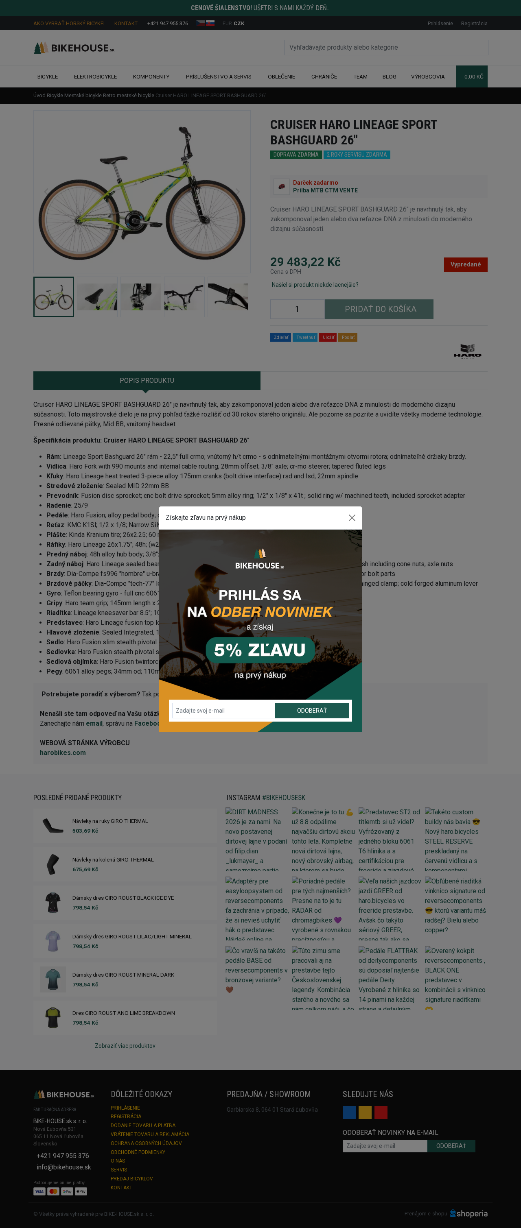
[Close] (352, 517)
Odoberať (312, 710)
